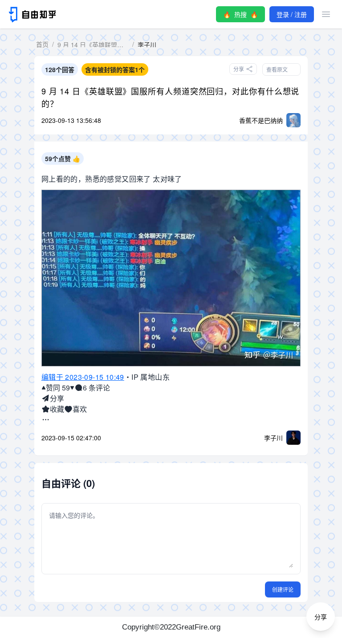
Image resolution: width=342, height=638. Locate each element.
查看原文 (277, 69)
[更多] (45, 419)
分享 (57, 398)
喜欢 (80, 409)
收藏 (57, 409)
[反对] (72, 387)
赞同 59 (58, 387)
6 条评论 (96, 387)
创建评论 (282, 589)
